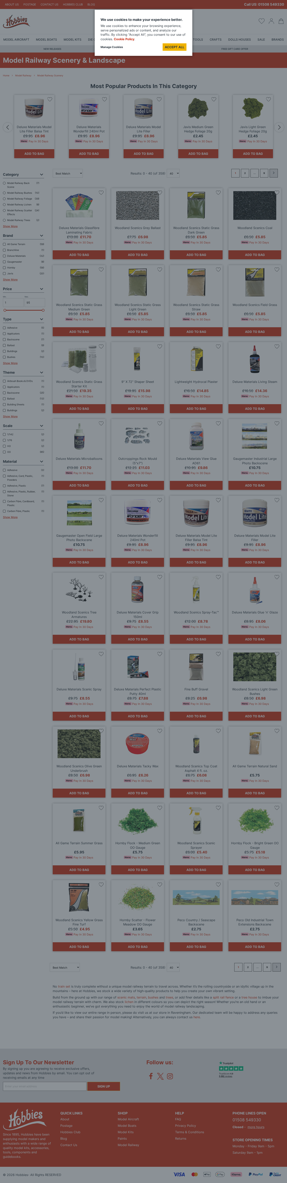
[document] (143, 34)
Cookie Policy (124, 39)
